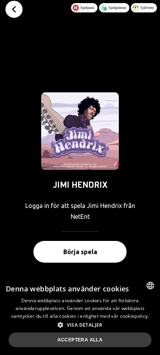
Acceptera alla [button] (80, 340)
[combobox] (150, 285)
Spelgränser (117, 7)
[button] (80, 324)
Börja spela (80, 251)
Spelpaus (87, 7)
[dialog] (80, 315)
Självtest (147, 7)
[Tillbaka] (14, 9)
